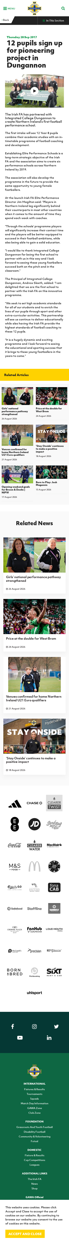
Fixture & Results (34, 1155)
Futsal (34, 1141)
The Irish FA (34, 1179)
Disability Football (34, 1131)
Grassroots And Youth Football (34, 1127)
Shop (34, 1188)
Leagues (35, 1164)
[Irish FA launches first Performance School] (34, 91)
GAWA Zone (34, 1108)
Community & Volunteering (34, 1136)
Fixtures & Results (34, 1089)
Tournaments (34, 1094)
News (34, 1183)
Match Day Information (34, 1103)
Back (6, 20)
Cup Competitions (34, 1160)
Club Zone (34, 1112)
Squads (34, 1098)
